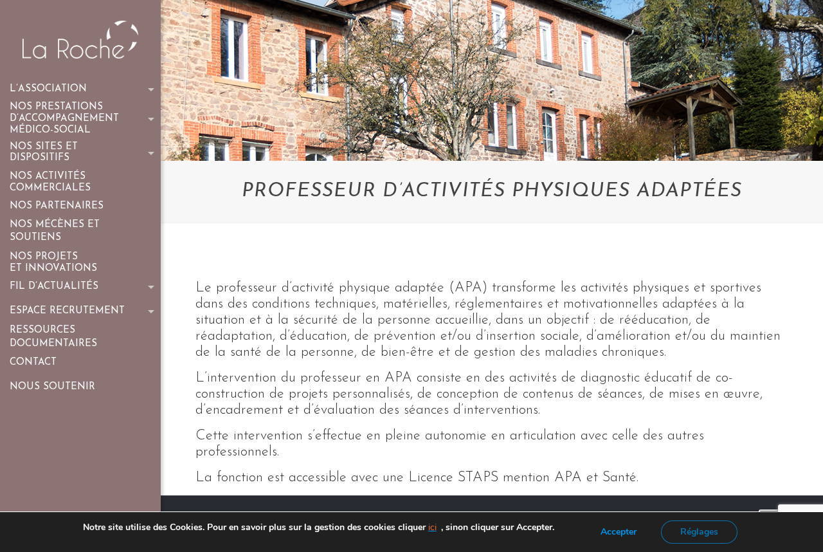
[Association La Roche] (80, 39)
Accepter (619, 532)
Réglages (699, 532)
